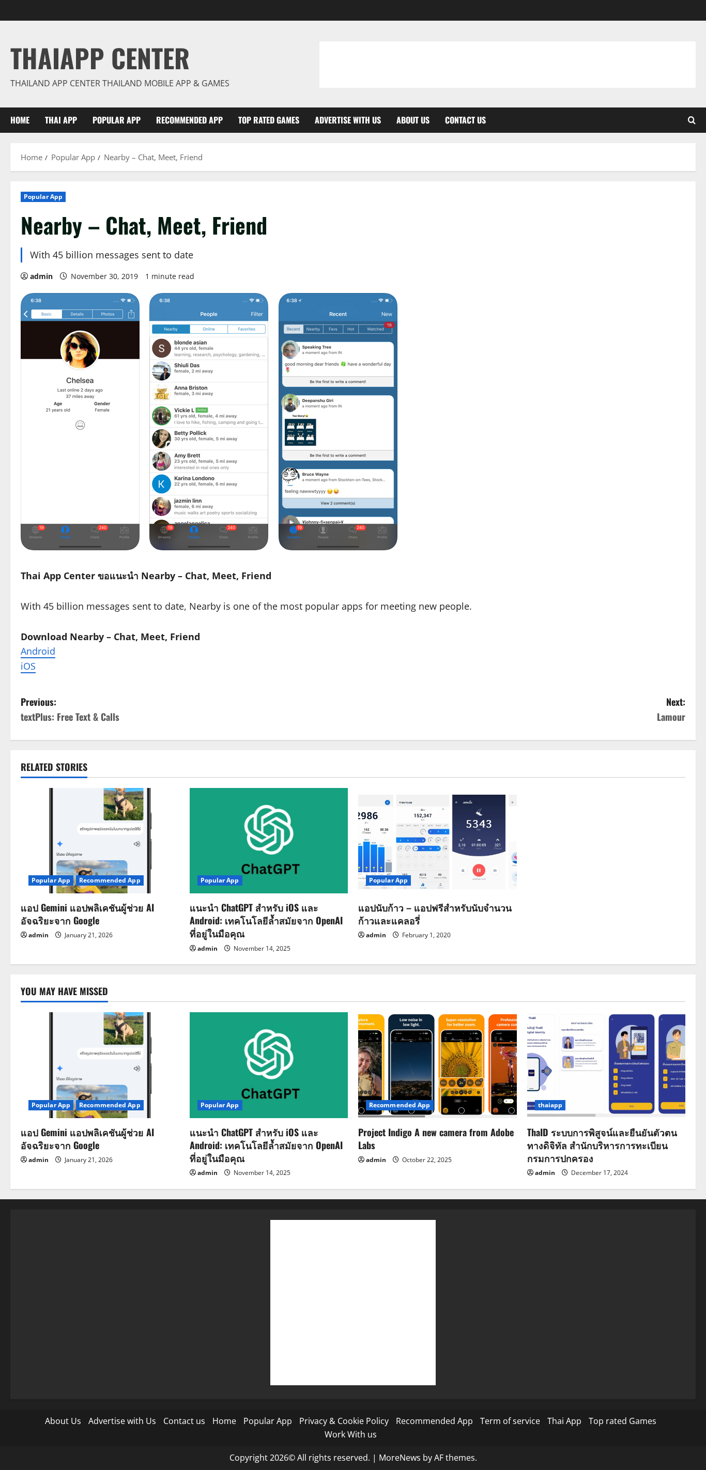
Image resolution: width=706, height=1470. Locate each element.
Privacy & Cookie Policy (344, 1421)
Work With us (351, 1434)
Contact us (465, 120)
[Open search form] (692, 120)
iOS (28, 666)
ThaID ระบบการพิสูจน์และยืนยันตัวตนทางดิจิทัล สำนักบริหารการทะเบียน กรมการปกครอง (602, 1145)
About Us (412, 120)
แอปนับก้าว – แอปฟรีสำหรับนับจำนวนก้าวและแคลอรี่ (435, 914)
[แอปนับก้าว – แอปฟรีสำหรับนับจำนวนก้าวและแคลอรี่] (437, 840)
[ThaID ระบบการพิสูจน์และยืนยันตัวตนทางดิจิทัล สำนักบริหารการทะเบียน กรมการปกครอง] (606, 1065)
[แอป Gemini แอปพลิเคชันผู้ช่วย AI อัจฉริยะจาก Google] (100, 840)
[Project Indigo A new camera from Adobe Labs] (437, 1065)
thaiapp (550, 1105)
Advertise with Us (348, 120)
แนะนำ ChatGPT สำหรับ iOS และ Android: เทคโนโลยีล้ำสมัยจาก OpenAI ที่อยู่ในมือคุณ (266, 920)
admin (41, 276)
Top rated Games (268, 120)
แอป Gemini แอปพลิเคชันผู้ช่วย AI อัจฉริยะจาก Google (87, 914)
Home (19, 120)
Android (38, 651)
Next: (671, 709)
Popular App (117, 120)
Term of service (510, 1421)
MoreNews (400, 1457)
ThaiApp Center (100, 57)
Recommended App (189, 120)
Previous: (70, 709)
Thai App (61, 120)
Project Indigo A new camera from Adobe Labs (436, 1138)
